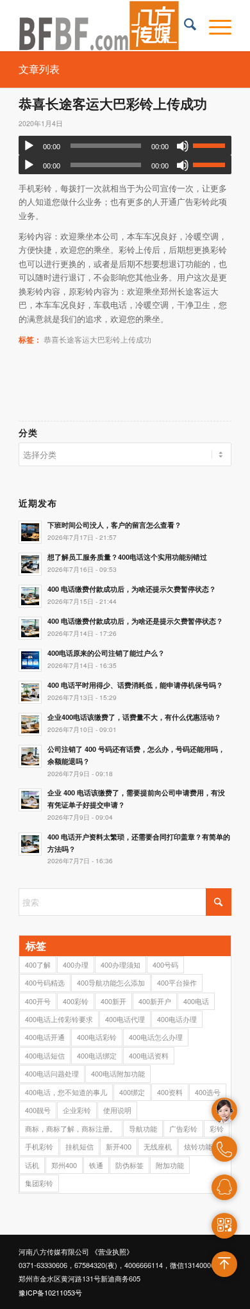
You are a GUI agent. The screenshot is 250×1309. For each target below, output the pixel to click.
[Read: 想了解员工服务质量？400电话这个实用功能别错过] (30, 564)
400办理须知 (120, 964)
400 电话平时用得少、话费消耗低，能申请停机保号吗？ (135, 685)
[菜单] (213, 25)
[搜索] (183, 25)
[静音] (182, 146)
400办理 (75, 964)
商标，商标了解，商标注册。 (71, 1128)
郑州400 (64, 1165)
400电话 (196, 1001)
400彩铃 (75, 1001)
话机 (32, 1165)
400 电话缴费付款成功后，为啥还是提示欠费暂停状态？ (135, 621)
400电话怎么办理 (156, 1037)
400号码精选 (45, 982)
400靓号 (38, 1110)
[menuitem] (183, 25)
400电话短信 (45, 1055)
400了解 (38, 964)
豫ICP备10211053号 (50, 1292)
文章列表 (39, 68)
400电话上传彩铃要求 (59, 1019)
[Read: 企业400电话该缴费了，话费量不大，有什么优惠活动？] (30, 724)
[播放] (28, 146)
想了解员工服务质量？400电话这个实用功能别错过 (127, 557)
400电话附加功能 (118, 1073)
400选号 (208, 1092)
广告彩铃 (183, 1128)
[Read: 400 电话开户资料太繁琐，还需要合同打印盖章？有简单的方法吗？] (30, 844)
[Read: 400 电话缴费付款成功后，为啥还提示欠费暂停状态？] (30, 596)
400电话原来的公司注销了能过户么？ (106, 653)
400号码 (165, 964)
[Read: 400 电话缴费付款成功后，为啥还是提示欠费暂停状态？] (30, 628)
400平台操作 (177, 982)
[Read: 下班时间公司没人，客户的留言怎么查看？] (30, 532)
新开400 (118, 1146)
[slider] (212, 145)
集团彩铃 (39, 1183)
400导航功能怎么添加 (111, 982)
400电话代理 (125, 1019)
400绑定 (132, 1092)
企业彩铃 (77, 1110)
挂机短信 (79, 1146)
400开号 (38, 1001)
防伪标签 (129, 1165)
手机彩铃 (39, 1146)
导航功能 (143, 1128)
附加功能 (170, 1165)
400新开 (113, 1001)
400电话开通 (45, 1037)
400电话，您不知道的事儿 (66, 1092)
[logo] (103, 25)
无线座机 (158, 1146)
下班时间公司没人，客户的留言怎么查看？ (114, 525)
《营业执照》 (112, 1251)
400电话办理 (177, 1019)
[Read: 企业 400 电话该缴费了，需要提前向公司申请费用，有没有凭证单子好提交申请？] (30, 799)
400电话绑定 (97, 1055)
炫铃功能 (198, 1146)
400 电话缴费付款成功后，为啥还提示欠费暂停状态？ (131, 589)
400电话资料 (149, 1055)
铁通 (96, 1165)
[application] (125, 145)
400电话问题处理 (52, 1073)
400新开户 (154, 1001)
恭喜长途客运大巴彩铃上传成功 (97, 339)
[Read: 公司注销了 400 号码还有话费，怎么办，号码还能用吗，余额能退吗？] (30, 756)
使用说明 (117, 1110)
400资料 (170, 1092)
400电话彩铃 (97, 1037)
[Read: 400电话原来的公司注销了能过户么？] (30, 660)
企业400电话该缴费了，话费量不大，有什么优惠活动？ (134, 717)
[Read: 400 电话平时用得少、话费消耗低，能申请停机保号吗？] (30, 692)
